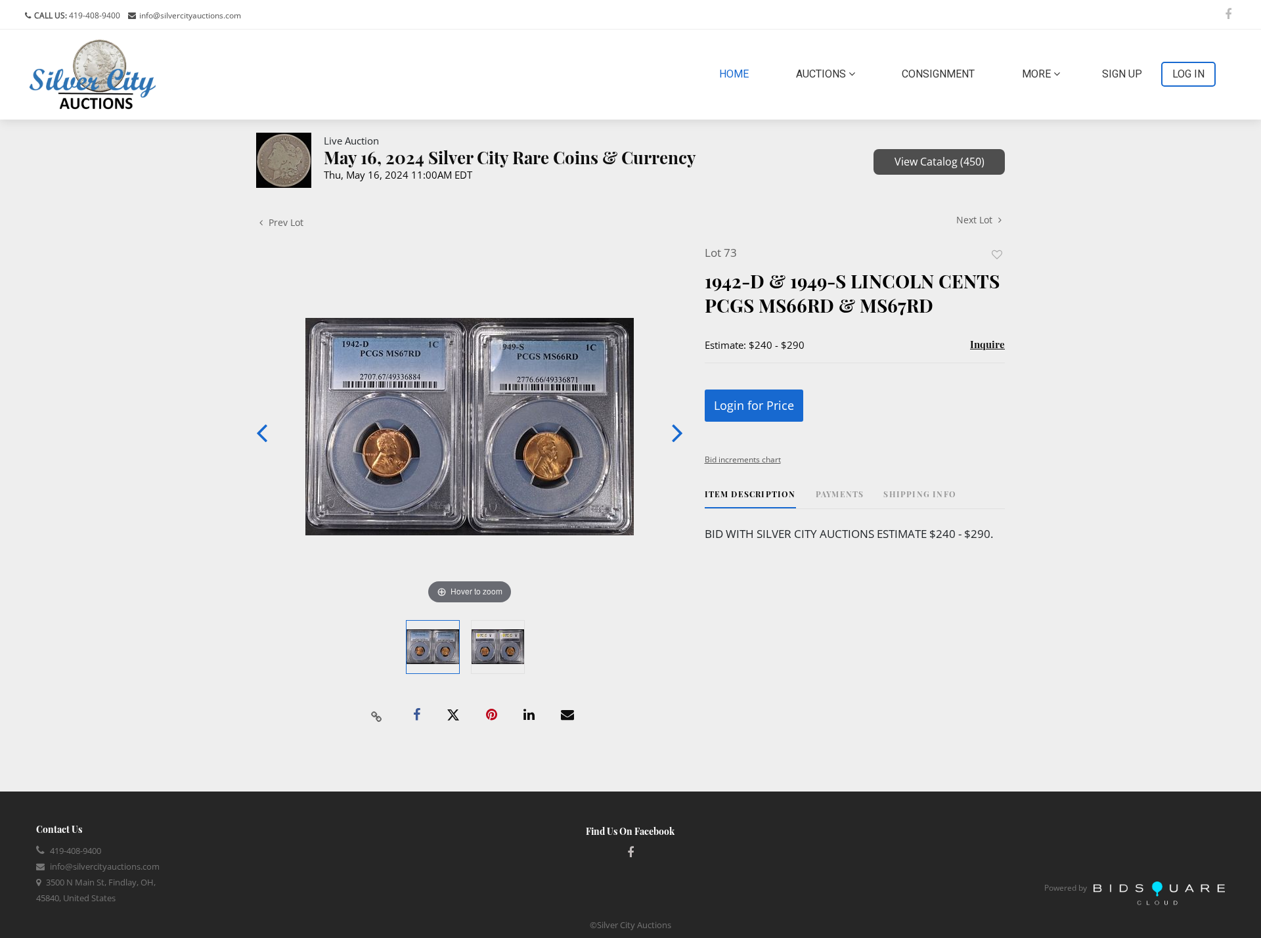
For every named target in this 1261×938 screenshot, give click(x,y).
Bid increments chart (743, 459)
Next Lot (975, 219)
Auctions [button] (822, 74)
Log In (1188, 74)
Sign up (1122, 74)
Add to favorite (997, 254)
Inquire (987, 344)
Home (736, 73)
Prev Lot (284, 222)
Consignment (938, 74)
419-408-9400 (93, 15)
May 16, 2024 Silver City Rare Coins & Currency (510, 157)
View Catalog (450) (939, 161)
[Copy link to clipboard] (377, 715)
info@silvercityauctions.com (190, 15)
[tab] (750, 498)
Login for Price (754, 405)
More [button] (1037, 74)
